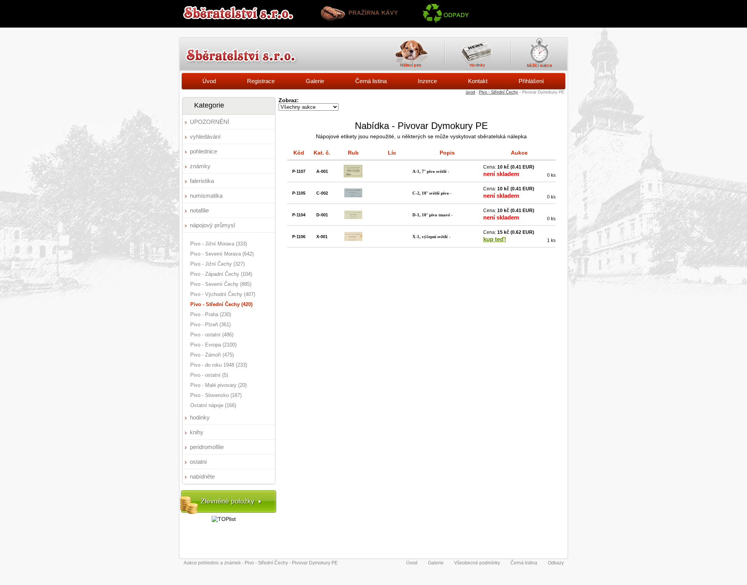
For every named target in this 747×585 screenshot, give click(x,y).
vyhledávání (205, 136)
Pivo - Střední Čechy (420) (221, 304)
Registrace (261, 81)
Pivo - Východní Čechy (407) (222, 294)
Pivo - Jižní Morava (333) (218, 244)
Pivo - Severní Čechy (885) (220, 284)
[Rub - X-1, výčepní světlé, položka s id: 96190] (353, 239)
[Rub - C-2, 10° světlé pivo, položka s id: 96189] (353, 195)
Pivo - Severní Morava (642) (222, 254)
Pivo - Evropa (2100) (213, 345)
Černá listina (371, 81)
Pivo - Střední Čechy (498, 92)
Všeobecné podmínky (477, 563)
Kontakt (477, 81)
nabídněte (202, 476)
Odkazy (556, 563)
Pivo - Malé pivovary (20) (218, 385)
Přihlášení (531, 81)
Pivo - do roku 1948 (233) (218, 365)
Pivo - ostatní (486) (211, 335)
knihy (196, 432)
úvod (470, 92)
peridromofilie (207, 447)
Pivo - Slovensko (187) (216, 395)
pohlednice (203, 151)
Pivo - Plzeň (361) (210, 324)
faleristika (202, 181)
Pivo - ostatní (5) (209, 375)
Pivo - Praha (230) (210, 314)
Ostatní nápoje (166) (213, 405)
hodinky (200, 417)
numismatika (206, 195)
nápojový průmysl (212, 225)
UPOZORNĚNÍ (209, 121)
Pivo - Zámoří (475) (212, 355)
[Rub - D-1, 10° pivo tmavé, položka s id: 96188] (353, 217)
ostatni (198, 461)
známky (200, 166)
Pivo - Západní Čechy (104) (221, 274)
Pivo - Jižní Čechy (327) (217, 264)
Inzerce (427, 81)
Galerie (315, 81)
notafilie (199, 210)
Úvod (209, 81)
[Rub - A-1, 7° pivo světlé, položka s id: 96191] (353, 175)
